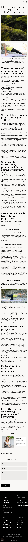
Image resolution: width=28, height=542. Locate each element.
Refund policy (5, 536)
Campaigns (5, 524)
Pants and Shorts (6, 500)
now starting (23, 202)
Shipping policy (22, 536)
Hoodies (4, 505)
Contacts (19, 527)
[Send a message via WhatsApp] (2, 539)
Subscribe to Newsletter (22, 505)
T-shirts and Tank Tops (8, 512)
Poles (4, 510)
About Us (19, 519)
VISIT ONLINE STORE (14, 433)
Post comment (5, 485)
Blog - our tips (20, 522)
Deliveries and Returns (22, 502)
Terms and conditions (7, 522)
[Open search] (4, 2)
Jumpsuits (5, 509)
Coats (4, 504)
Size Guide (19, 500)
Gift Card (5, 497)
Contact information (16, 537)
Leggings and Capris (7, 507)
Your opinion (19, 524)
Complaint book (6, 526)
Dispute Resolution (7, 527)
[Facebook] (12, 540)
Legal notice (10, 537)
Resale (18, 526)
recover (16, 391)
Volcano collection (14, 423)
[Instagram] (14, 540)
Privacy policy (10, 536)
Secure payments (7, 519)
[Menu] (1, 1)
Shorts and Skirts (6, 502)
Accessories (5, 499)
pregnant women (9, 128)
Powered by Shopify (17, 534)
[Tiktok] (16, 540)
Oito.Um (11, 534)
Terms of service (16, 536)
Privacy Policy (6, 521)
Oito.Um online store (20, 429)
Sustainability (20, 521)
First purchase (20, 504)
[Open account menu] (23, 2)
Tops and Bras (6, 514)
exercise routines (6, 81)
